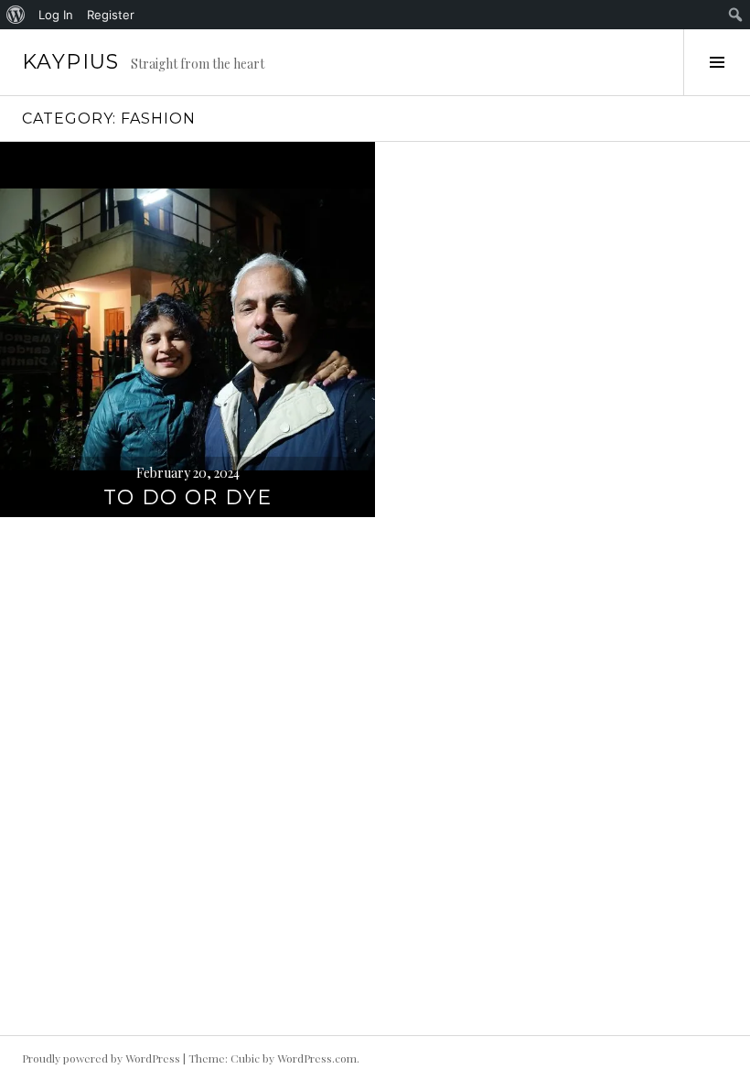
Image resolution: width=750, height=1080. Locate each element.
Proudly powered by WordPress (101, 1058)
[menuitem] (16, 14)
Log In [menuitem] (55, 14)
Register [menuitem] (110, 14)
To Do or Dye (188, 497)
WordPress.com (317, 1058)
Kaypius (71, 61)
